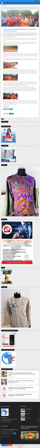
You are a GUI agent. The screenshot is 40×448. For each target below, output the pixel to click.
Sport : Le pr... (28, 417)
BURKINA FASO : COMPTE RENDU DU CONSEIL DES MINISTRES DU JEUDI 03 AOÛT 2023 (20, 388)
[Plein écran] (37, 439)
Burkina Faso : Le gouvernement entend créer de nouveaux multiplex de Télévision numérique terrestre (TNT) (22, 374)
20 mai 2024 (6, 25)
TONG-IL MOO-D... (29, 409)
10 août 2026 (28, 419)
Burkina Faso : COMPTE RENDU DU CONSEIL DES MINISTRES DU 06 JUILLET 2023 (20, 395)
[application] (30, 435)
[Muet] (35, 439)
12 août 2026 (28, 410)
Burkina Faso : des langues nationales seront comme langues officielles (21, 381)
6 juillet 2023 (11, 397)
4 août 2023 (11, 390)
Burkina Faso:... (28, 413)
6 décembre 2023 (11, 383)
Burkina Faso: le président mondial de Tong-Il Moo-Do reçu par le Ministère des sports (18, 5)
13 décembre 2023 (11, 376)
